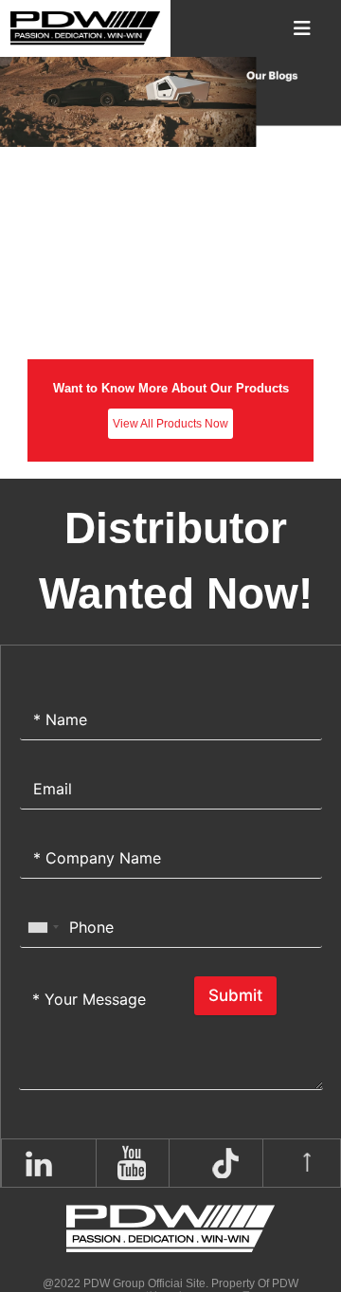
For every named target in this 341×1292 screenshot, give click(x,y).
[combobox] (42, 927)
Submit (235, 995)
